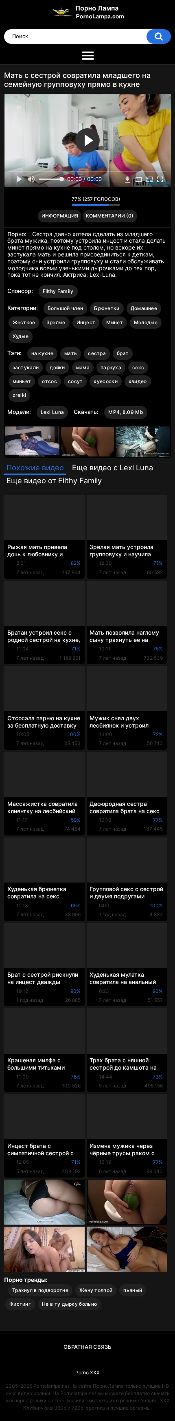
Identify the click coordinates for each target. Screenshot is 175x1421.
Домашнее (144, 308)
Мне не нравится (63, 201)
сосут (75, 381)
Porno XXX (87, 1372)
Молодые (146, 322)
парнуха (111, 367)
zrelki (19, 395)
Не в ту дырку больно (69, 1304)
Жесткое (24, 322)
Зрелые (56, 322)
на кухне (42, 353)
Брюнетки (106, 308)
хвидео (138, 381)
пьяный (132, 1290)
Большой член (65, 308)
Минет (114, 322)
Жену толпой (95, 1290)
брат (123, 353)
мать (70, 353)
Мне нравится (52, 201)
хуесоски (105, 381)
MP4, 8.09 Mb (125, 412)
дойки (57, 367)
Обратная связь (87, 1346)
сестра (97, 353)
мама (83, 367)
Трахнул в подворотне (40, 1290)
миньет (22, 381)
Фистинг (20, 1304)
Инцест (86, 322)
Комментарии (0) (109, 216)
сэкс (138, 367)
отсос (49, 381)
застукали (26, 367)
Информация (60, 216)
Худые (21, 336)
